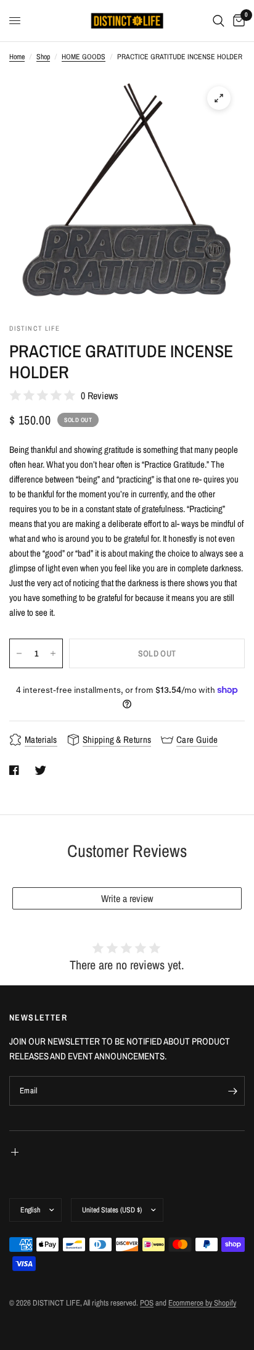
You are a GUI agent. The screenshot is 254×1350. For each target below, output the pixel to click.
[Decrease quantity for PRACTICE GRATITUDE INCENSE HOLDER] (19, 653)
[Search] (218, 20)
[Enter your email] (232, 1091)
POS (147, 1303)
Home (17, 57)
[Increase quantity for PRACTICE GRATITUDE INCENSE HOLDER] (53, 653)
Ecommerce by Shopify (202, 1303)
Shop (43, 57)
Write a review (127, 898)
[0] (237, 20)
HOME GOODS (83, 57)
